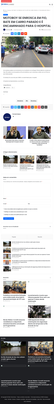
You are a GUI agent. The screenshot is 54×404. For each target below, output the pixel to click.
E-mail (5, 203)
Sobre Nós (39, 399)
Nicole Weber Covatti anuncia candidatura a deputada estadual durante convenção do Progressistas (14, 323)
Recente (40, 237)
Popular (14, 237)
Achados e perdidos (20, 399)
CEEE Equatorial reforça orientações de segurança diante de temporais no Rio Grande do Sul (43, 167)
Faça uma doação (46, 399)
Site (29, 203)
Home (6, 399)
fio (27, 101)
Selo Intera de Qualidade (31, 399)
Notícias (9, 10)
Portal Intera (8, 29)
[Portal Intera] (7, 4)
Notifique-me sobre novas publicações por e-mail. (15, 214)
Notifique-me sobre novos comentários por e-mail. (15, 211)
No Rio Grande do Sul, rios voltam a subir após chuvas (10, 165)
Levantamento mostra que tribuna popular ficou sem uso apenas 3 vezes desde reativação (39, 298)
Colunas (14, 399)
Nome (5, 198)
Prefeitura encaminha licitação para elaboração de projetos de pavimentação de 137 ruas (27, 167)
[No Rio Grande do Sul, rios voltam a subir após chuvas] (10, 159)
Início (5, 10)
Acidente (20, 101)
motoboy (33, 101)
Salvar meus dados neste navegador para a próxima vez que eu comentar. (21, 209)
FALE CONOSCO (27, 401)
